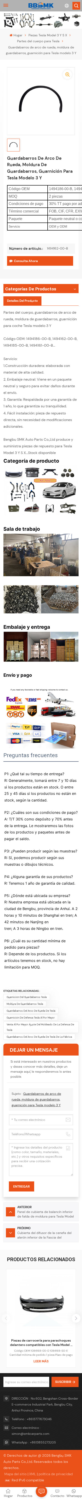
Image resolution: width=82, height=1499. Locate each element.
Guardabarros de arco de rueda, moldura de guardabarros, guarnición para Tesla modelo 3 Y (36, 1099)
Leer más (41, 1361)
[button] (76, 1318)
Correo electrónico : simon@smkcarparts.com (30, 1431)
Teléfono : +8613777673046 (32, 1419)
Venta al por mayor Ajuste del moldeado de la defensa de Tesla (40, 1027)
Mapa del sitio (15, 1474)
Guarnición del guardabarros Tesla (27, 997)
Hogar (17, 35)
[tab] (22, 300)
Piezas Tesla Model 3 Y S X (47, 35)
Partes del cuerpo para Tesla (38, 41)
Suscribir (63, 1382)
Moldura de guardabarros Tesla (25, 1004)
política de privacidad (55, 1474)
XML (32, 1474)
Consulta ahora (26, 261)
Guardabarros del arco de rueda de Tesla (31, 1010)
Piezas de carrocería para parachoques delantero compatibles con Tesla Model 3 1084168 (41, 1343)
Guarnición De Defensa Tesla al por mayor (31, 1017)
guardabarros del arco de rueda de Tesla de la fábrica (39, 1036)
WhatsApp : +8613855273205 (34, 1442)
